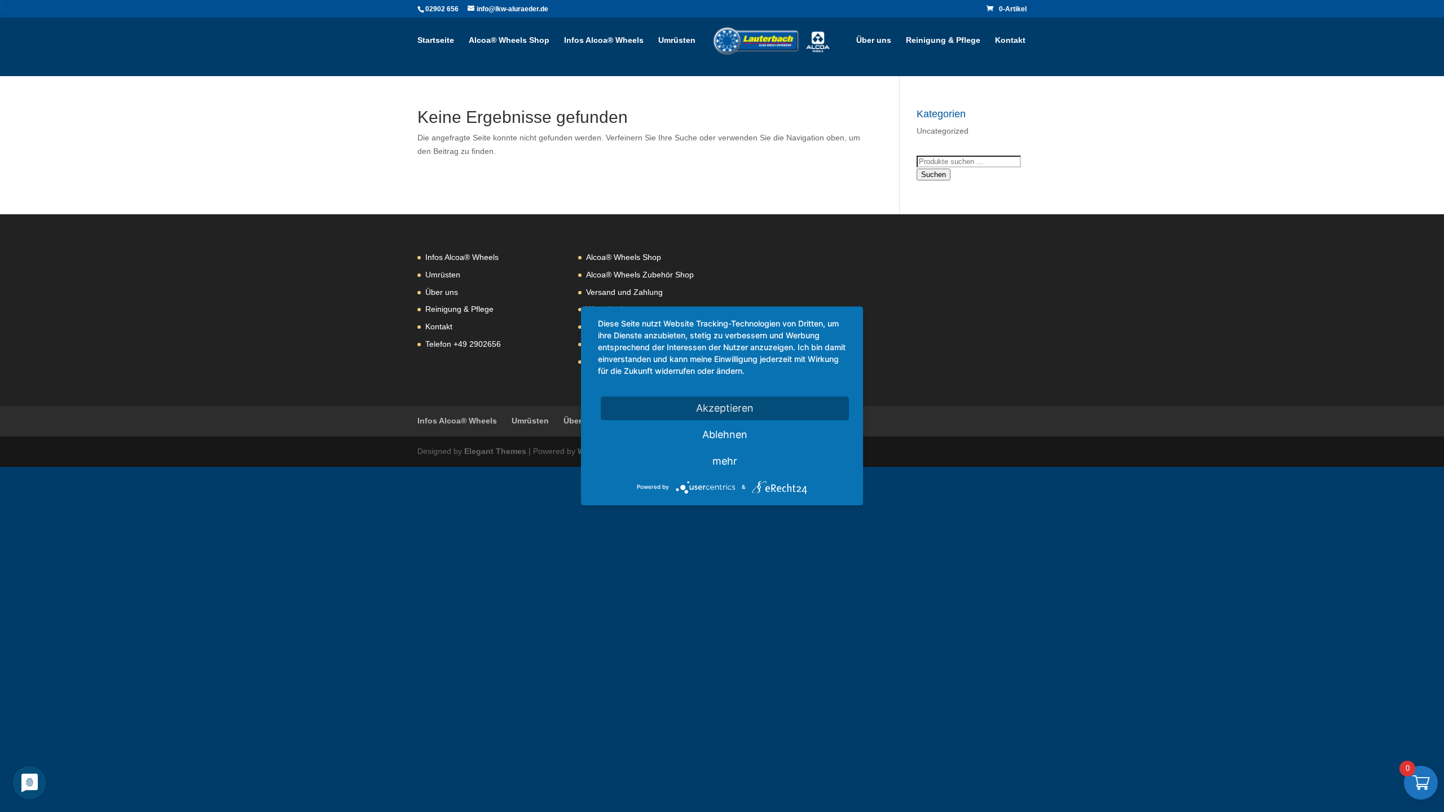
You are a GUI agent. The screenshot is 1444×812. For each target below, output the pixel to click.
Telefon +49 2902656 (463, 343)
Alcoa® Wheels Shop (509, 40)
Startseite (435, 40)
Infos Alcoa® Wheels (604, 40)
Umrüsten (676, 40)
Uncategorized (942, 130)
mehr (724, 461)
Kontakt (1010, 40)
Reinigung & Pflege (943, 40)
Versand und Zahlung (624, 292)
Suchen (933, 174)
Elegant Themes (495, 451)
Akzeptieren (725, 408)
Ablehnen (724, 434)
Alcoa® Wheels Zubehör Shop (640, 274)
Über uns (873, 40)
